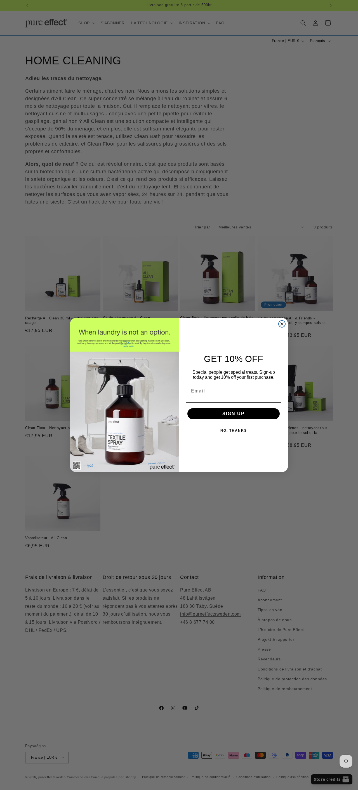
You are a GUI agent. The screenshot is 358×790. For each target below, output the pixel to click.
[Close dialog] (282, 324)
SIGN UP (233, 413)
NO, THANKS (233, 431)
